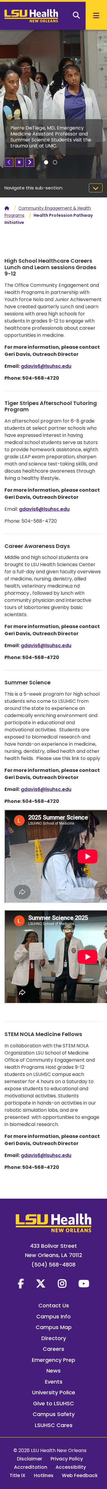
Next (29, 162)
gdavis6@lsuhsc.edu (46, 366)
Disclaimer (29, 1458)
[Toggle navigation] (96, 187)
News (53, 1370)
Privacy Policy (67, 1458)
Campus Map (54, 1327)
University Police (53, 1392)
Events (53, 1381)
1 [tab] (46, 162)
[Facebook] (21, 1283)
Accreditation (30, 1467)
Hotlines (44, 1475)
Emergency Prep (53, 1360)
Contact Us (53, 1305)
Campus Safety (54, 1414)
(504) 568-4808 (53, 1264)
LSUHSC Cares (54, 1425)
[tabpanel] (53, 104)
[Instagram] (62, 1283)
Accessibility (71, 1467)
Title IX (18, 1475)
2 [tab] (55, 162)
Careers (53, 1349)
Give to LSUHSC (53, 1403)
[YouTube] (83, 1283)
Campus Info (53, 1316)
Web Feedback (80, 1475)
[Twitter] (40, 1283)
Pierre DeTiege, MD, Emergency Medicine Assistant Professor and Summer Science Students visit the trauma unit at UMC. (50, 136)
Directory (53, 1338)
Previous (8, 162)
